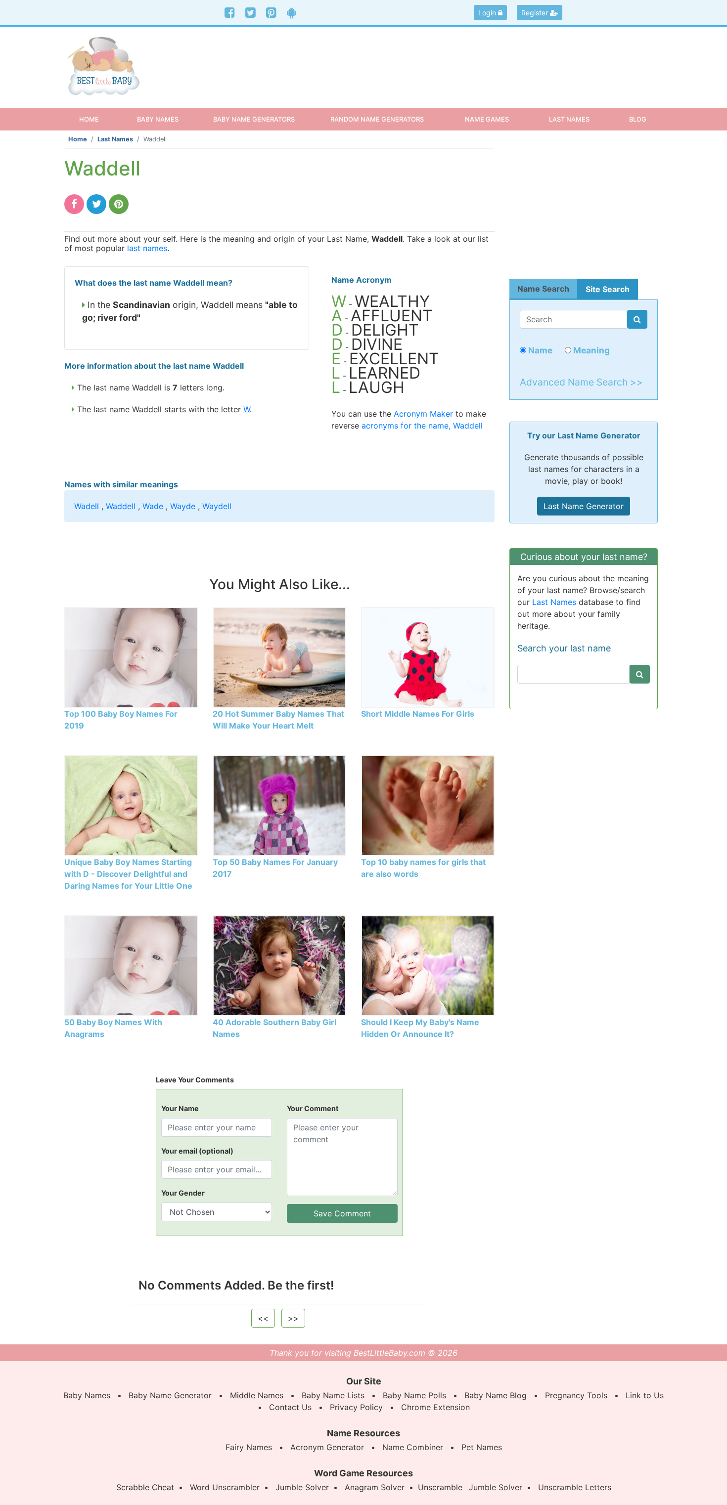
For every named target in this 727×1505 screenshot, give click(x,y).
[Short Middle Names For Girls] (428, 656)
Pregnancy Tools (576, 1395)
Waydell (216, 506)
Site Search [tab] (608, 289)
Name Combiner (412, 1447)
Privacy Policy (356, 1407)
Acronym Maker (423, 414)
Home (97, 119)
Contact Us (290, 1407)
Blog (637, 119)
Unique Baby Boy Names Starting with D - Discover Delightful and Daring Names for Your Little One (128, 874)
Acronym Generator (327, 1447)
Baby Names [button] (158, 119)
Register (535, 12)
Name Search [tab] (543, 289)
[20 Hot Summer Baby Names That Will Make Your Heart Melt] (279, 656)
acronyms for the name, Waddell (422, 425)
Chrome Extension (435, 1407)
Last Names (115, 139)
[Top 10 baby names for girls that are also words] (428, 805)
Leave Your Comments (195, 1079)
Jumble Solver (302, 1487)
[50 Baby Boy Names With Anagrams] (131, 965)
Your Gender (183, 1193)
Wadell (86, 506)
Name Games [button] (487, 119)
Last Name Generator (584, 506)
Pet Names (481, 1447)
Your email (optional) (197, 1151)
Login (488, 12)
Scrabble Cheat (145, 1487)
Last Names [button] (569, 119)
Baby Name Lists (333, 1395)
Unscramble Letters (574, 1487)
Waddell (121, 506)
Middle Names (256, 1395)
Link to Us (645, 1395)
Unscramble (440, 1487)
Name (539, 350)
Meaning (590, 350)
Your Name (180, 1108)
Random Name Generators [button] (377, 119)
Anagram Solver (375, 1487)
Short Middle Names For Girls (417, 714)
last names (147, 248)
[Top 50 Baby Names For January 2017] (279, 805)
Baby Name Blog (495, 1395)
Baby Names (86, 1395)
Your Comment (313, 1108)
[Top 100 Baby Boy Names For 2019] (131, 656)
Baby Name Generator (170, 1395)
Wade (152, 506)
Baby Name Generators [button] (254, 119)
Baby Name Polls (414, 1395)
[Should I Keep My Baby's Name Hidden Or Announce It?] (428, 965)
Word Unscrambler (225, 1487)
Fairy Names (249, 1447)
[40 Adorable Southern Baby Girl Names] (279, 965)
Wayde (182, 506)
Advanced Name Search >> (581, 382)
